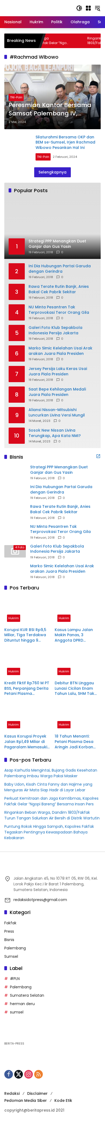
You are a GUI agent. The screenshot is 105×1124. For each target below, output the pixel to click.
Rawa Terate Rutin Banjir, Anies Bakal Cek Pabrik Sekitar (59, 289)
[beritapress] (32, 8)
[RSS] (38, 1074)
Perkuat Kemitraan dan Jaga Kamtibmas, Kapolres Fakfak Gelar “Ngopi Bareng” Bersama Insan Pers (51, 801)
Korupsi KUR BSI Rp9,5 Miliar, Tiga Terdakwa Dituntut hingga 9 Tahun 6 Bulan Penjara (26, 635)
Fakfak (10, 923)
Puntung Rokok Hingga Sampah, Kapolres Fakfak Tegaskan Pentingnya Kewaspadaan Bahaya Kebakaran (49, 832)
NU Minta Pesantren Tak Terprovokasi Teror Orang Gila (59, 310)
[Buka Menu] (88, 8)
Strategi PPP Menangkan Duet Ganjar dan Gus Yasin (59, 470)
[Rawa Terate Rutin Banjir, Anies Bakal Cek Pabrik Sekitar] (15, 512)
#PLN (15, 978)
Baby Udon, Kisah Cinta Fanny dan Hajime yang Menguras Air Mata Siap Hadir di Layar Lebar (48, 787)
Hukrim (13, 618)
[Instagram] (28, 1074)
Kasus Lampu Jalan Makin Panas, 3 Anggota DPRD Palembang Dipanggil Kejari (76, 635)
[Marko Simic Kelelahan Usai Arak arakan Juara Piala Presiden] (15, 571)
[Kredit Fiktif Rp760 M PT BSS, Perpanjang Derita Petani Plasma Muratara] (27, 663)
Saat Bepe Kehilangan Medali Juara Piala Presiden (57, 392)
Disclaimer (37, 1093)
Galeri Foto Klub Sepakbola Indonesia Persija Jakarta (55, 330)
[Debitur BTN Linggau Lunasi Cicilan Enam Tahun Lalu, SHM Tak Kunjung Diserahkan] (78, 663)
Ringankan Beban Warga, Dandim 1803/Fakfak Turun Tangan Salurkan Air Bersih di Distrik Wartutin (52, 815)
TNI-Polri (16, 97)
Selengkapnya (52, 172)
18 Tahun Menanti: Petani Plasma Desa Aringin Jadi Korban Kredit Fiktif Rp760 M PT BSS (77, 742)
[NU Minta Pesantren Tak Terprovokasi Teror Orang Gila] (15, 531)
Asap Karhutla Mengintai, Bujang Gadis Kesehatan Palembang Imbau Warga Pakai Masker (50, 773)
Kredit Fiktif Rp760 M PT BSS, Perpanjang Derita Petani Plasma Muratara (26, 688)
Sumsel (11, 956)
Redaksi (12, 1093)
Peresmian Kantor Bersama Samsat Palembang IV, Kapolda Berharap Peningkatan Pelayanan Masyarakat (50, 109)
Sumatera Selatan (27, 995)
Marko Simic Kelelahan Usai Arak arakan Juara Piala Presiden (60, 351)
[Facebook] (8, 1074)
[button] (79, 8)
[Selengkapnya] (98, 456)
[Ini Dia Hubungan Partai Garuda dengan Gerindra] (15, 492)
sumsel (16, 1012)
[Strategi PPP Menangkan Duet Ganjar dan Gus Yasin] (15, 472)
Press (9, 931)
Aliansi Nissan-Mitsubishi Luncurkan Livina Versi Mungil (57, 412)
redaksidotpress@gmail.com (40, 899)
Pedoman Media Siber (25, 1100)
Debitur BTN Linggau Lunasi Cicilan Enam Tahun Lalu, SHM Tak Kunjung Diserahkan (74, 688)
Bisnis (9, 939)
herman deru (22, 1003)
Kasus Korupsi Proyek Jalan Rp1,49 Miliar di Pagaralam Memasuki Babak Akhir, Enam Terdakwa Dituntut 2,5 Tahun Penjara (26, 742)
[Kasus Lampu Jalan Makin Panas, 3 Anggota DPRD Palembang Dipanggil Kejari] (78, 609)
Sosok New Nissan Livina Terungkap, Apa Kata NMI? (55, 433)
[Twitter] (18, 1074)
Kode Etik (63, 1100)
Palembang (15, 948)
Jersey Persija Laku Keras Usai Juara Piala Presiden (58, 371)
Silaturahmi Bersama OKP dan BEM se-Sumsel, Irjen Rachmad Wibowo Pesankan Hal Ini (65, 142)
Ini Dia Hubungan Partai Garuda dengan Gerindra (60, 269)
